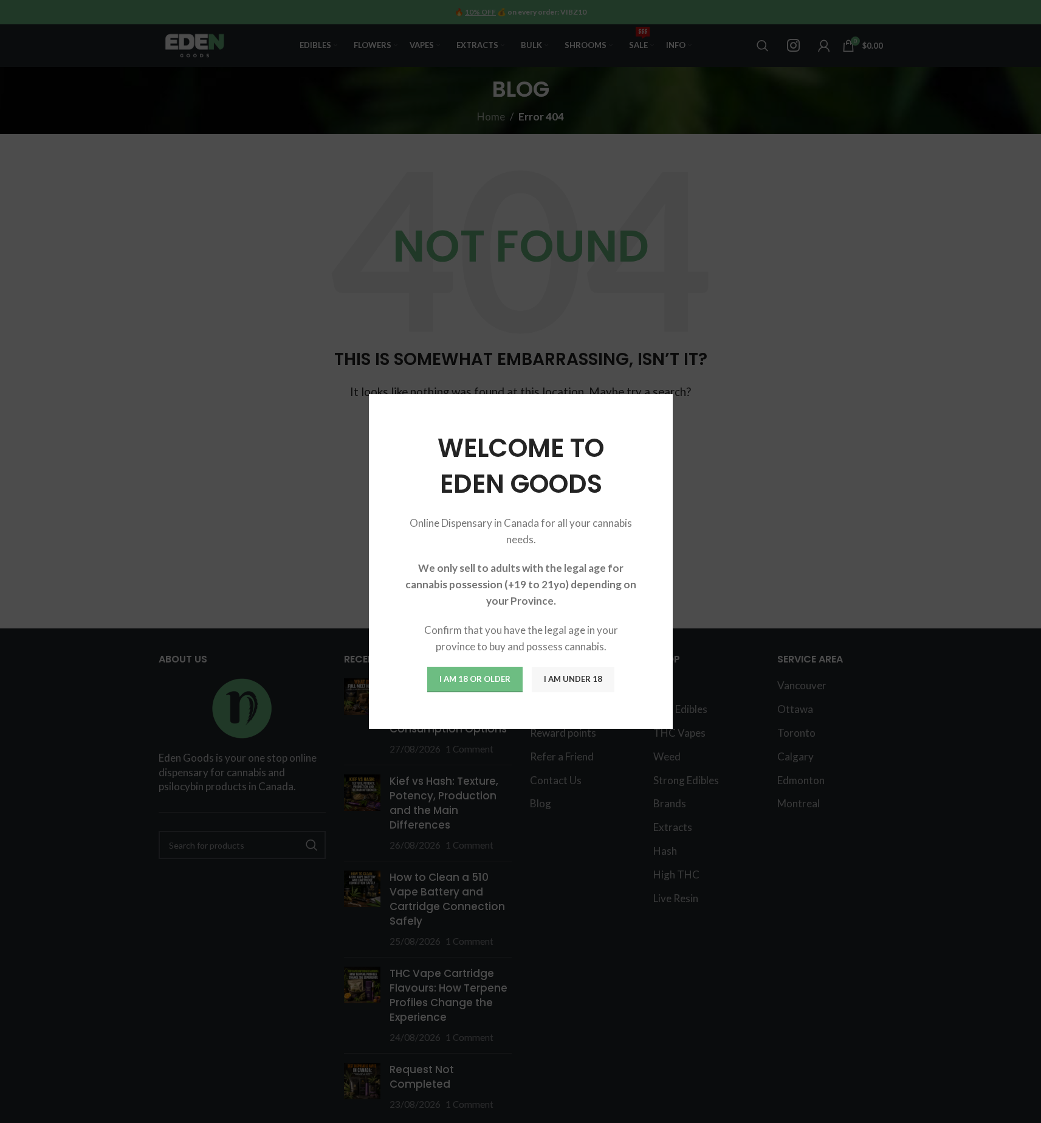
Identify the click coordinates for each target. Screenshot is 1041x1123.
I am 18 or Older (474, 679)
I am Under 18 (573, 679)
